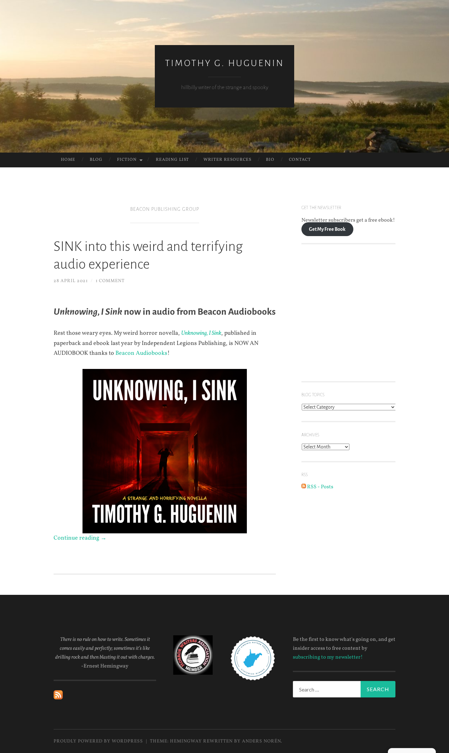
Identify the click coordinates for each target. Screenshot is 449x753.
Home (68, 160)
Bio (270, 160)
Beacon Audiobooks (141, 353)
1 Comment (110, 281)
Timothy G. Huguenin (224, 63)
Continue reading (80, 538)
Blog (96, 160)
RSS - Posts (319, 487)
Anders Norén (261, 741)
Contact (300, 160)
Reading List (172, 160)
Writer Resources (227, 160)
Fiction (127, 160)
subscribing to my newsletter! (328, 657)
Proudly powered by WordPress (98, 741)
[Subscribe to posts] (58, 698)
